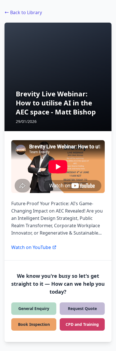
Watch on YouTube (31, 247)
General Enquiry (33, 308)
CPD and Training (82, 324)
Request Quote (82, 308)
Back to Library (26, 12)
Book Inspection (34, 324)
